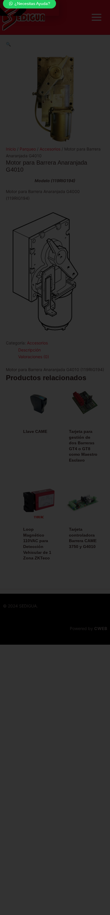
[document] (55, 457)
